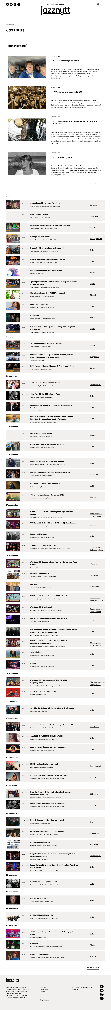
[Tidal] (18, 4)
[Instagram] (15, 4)
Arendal (93, 777)
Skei (91, 822)
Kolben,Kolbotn (96, 239)
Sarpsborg (94, 575)
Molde (92, 945)
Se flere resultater (93, 184)
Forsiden (43, 987)
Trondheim (94, 727)
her (78, 989)
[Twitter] (11, 4)
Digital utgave (44, 1000)
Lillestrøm (94, 794)
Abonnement (44, 989)
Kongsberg (94, 435)
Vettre (92, 272)
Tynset (92, 227)
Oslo (92, 250)
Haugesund (94, 357)
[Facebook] (7, 4)
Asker (92, 317)
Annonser (43, 994)
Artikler (42, 992)
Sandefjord (94, 216)
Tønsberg (93, 205)
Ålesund (93, 497)
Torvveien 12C (95, 385)
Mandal (93, 295)
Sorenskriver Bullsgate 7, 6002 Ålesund (96, 550)
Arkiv (42, 996)
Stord (92, 620)
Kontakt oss (44, 998)
